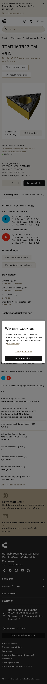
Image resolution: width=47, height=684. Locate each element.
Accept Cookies (23, 358)
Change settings (23, 351)
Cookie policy (13, 343)
